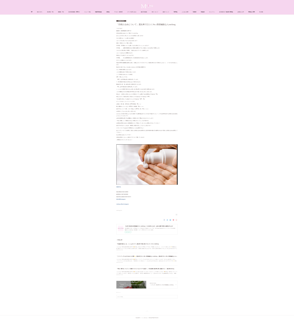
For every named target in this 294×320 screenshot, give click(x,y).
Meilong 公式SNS (251, 11)
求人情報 (261, 11)
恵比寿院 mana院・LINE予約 (74, 11)
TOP (31, 11)
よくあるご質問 (185, 11)
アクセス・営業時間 (118, 11)
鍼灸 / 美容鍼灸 (144, 11)
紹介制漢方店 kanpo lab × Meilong (226, 11)
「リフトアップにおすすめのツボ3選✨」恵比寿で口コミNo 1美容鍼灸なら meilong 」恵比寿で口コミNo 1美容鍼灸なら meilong (148, 256)
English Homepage (98, 11)
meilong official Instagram (122, 204)
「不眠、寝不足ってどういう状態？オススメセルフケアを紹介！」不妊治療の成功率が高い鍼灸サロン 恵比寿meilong (145, 268)
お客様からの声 (240, 11)
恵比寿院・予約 (50, 11)
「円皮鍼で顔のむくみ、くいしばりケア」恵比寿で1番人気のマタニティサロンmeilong (137, 244)
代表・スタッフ (155, 11)
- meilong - (108, 11)
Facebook (194, 11)
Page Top (147, 311)
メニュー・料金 (87, 11)
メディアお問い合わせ (131, 11)
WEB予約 (118, 187)
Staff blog (175, 11)
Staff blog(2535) (119, 210)
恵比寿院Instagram (121, 199)
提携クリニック (166, 11)
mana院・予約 (61, 11)
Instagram (203, 11)
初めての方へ (39, 11)
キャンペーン (212, 11)
